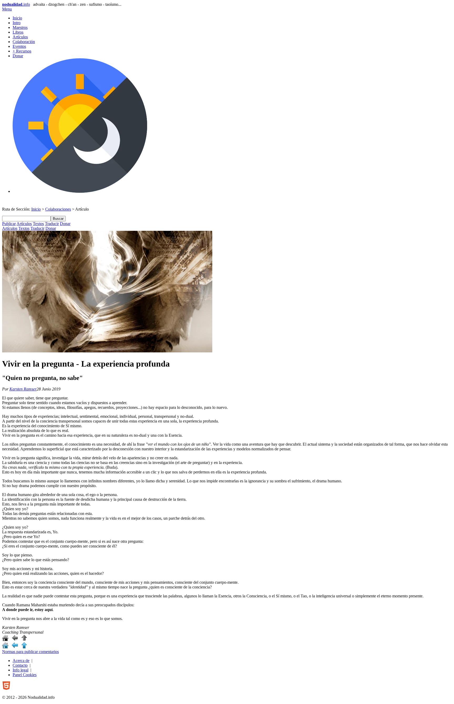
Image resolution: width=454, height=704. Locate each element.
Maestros (20, 27)
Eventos (19, 46)
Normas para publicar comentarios (30, 651)
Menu (7, 9)
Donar (18, 56)
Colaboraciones (58, 209)
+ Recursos (22, 51)
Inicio (17, 18)
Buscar (58, 219)
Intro (16, 22)
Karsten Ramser (23, 389)
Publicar (9, 223)
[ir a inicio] (5, 639)
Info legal (20, 670)
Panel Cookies (25, 674)
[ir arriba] (24, 639)
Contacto (20, 665)
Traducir (52, 223)
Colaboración (24, 41)
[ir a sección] (15, 639)
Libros (18, 32)
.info (16, 4)
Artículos (20, 37)
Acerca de (21, 660)
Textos (38, 223)
